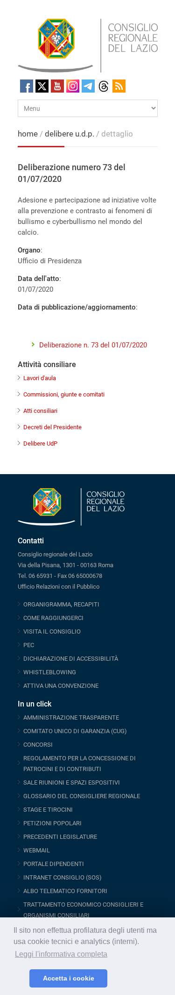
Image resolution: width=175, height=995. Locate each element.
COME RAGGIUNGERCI (53, 617)
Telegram (88, 86)
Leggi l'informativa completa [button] (61, 954)
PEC (28, 645)
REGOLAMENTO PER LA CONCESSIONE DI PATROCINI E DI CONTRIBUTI (79, 763)
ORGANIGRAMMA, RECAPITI (61, 604)
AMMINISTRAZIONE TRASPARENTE (71, 717)
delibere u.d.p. (70, 133)
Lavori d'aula (39, 378)
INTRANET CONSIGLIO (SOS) (62, 877)
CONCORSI (38, 744)
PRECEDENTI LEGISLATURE (60, 836)
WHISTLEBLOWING (49, 672)
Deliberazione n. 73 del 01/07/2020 (93, 345)
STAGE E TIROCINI (48, 809)
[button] (20, 978)
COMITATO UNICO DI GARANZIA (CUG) (75, 731)
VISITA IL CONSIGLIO (52, 631)
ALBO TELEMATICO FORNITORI (65, 890)
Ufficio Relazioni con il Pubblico (58, 586)
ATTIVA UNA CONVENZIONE (60, 685)
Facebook (26, 86)
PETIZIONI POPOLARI (52, 823)
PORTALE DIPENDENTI (53, 863)
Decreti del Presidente (52, 427)
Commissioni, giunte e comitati (64, 394)
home (28, 133)
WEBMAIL (36, 850)
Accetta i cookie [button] (68, 978)
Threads (103, 86)
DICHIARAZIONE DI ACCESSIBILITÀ (70, 658)
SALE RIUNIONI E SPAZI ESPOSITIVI (71, 782)
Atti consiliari (40, 410)
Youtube (57, 86)
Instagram (72, 86)
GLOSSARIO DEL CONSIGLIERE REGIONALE (81, 796)
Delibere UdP (40, 443)
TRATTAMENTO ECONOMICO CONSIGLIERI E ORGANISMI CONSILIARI (83, 910)
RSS (119, 86)
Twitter (42, 86)
